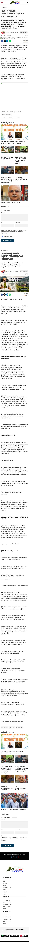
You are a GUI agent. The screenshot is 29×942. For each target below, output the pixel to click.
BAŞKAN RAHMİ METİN (6, 114)
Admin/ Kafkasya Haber (11, 32)
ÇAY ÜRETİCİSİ (5, 727)
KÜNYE (4, 908)
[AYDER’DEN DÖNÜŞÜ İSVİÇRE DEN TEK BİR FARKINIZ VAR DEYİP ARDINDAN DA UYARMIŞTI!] (21, 150)
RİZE (26, 35)
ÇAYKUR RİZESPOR (7, 887)
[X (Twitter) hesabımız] (13, 857)
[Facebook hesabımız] (11, 857)
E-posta (17, 222)
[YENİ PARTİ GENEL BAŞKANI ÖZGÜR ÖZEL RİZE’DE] (14, 800)
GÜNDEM (5, 883)
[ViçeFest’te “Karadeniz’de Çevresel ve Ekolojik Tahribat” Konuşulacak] (14, 132)
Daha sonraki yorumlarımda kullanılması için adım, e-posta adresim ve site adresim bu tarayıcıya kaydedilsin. (14, 232)
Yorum (3, 212)
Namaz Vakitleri (6, 902)
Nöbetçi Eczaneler (7, 904)
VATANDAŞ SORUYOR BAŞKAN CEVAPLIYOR (10, 117)
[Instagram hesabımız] (16, 857)
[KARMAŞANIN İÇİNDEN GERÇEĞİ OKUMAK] (7, 150)
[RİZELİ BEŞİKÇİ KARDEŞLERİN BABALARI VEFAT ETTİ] (21, 171)
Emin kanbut (19, 727)
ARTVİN (4, 889)
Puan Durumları (6, 906)
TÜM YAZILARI (23, 32)
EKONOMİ (5, 892)
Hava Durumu (6, 900)
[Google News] (25, 42)
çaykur (12, 727)
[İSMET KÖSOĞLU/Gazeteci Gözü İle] (14, 193)
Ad (2, 222)
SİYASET (5, 885)
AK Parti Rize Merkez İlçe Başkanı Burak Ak (11, 111)
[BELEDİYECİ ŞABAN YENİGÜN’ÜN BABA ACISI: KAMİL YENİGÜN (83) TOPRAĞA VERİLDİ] (7, 171)
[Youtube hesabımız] (18, 857)
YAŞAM (4, 894)
